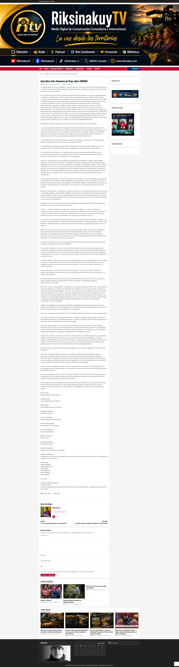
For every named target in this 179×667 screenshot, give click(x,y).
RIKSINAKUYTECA (80, 69)
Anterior (42, 653)
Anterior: (53, 522)
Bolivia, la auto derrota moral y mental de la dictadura (96, 587)
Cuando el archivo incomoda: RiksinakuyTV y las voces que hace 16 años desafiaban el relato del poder (76, 632)
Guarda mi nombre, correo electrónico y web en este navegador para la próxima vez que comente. (68, 571)
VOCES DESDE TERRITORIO (56, 69)
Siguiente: (91, 522)
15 (98, 652)
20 (89, 655)
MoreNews (102, 665)
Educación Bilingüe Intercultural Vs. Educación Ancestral (72, 601)
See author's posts (60, 512)
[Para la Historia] (113, 643)
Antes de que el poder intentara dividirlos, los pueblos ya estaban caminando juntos (51, 631)
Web (42, 566)
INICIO (40, 69)
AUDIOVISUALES (69, 69)
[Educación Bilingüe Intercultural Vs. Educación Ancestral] (74, 591)
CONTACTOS (97, 69)
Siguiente (69, 653)
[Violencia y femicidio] (51, 591)
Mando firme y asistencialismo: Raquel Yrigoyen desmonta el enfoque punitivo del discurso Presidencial (126, 632)
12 (85, 652)
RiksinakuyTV (135, 69)
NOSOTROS (89, 69)
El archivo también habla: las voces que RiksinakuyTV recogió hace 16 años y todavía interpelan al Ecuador (101, 632)
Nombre (43, 555)
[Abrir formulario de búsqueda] (126, 69)
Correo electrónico (46, 561)
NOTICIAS (46, 69)
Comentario (44, 535)
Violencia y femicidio (46, 600)
